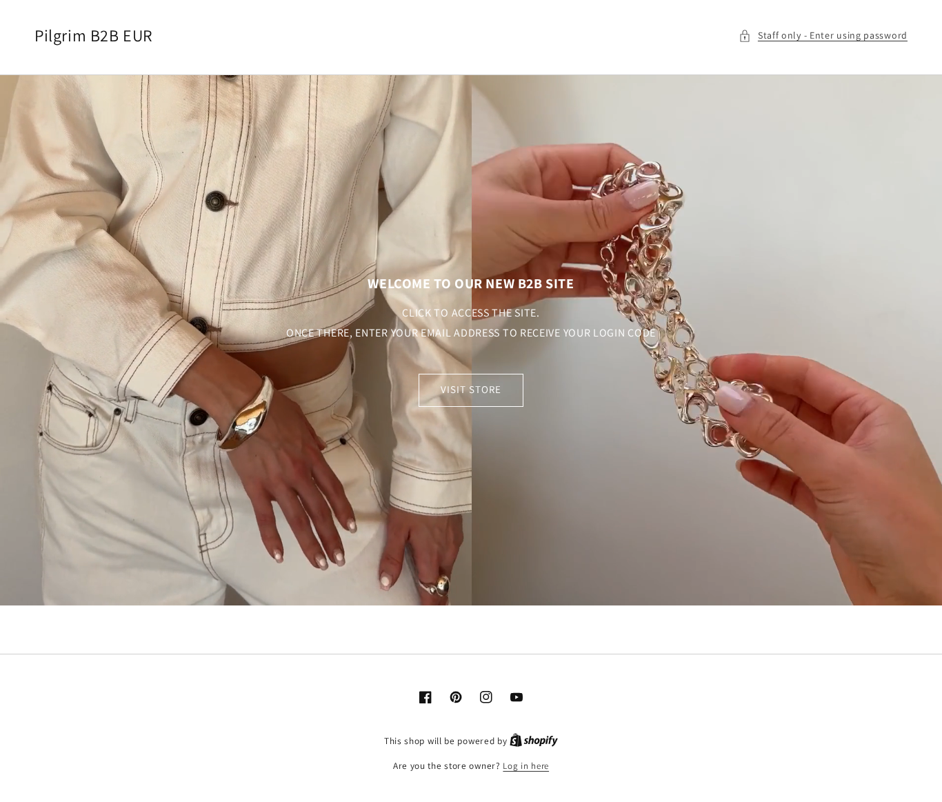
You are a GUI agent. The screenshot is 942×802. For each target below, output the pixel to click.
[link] (471, 340)
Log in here (526, 766)
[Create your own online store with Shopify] (534, 741)
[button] (823, 35)
